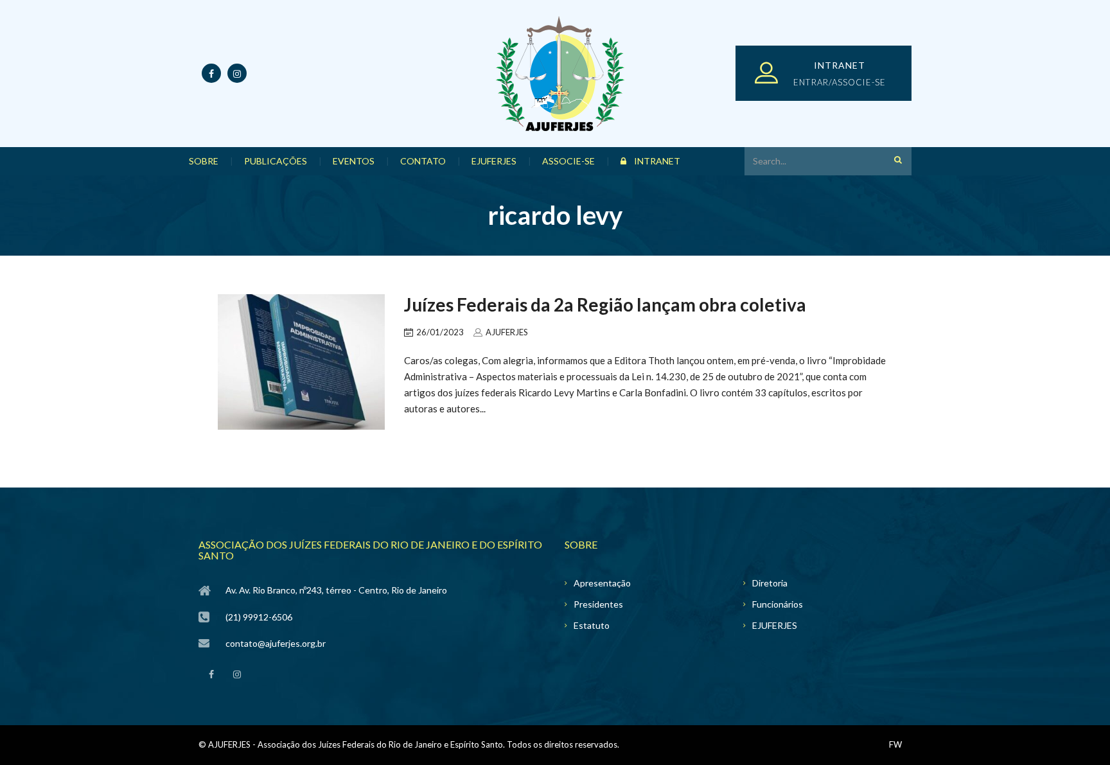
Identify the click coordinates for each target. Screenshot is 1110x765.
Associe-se (575, 160)
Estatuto (592, 625)
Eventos (360, 160)
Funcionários (777, 604)
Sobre (210, 160)
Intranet (656, 160)
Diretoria (770, 582)
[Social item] (211, 671)
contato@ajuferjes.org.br (275, 643)
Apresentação (602, 582)
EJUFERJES (500, 160)
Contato (429, 160)
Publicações (282, 160)
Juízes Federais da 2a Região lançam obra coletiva (605, 304)
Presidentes (598, 604)
